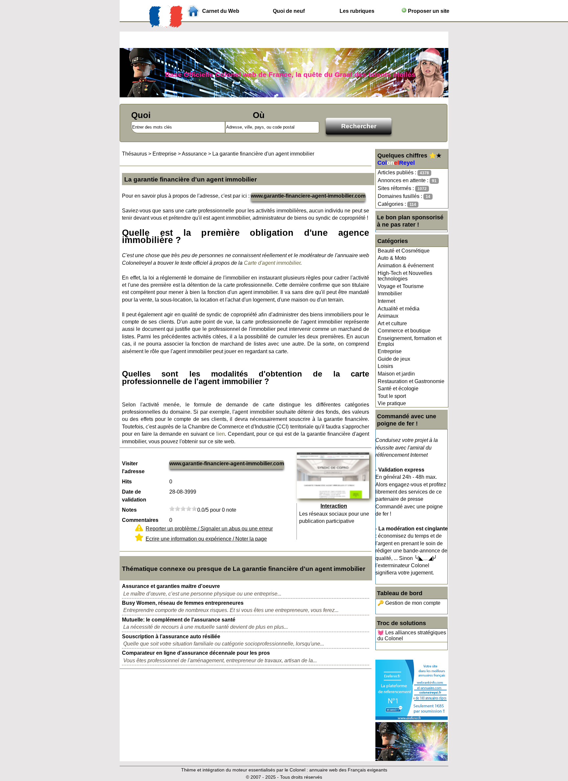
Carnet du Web (220, 11)
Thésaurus (134, 154)
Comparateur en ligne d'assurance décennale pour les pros (196, 653)
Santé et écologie (398, 388)
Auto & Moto (392, 258)
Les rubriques (357, 11)
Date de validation (134, 495)
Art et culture (392, 323)
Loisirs (385, 366)
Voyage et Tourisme (401, 286)
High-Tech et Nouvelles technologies (405, 276)
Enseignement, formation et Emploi (409, 341)
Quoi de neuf (289, 11)
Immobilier (390, 293)
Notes (129, 510)
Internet (386, 301)
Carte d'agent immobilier (272, 263)
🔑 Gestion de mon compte (408, 603)
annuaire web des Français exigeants (348, 769)
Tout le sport (392, 396)
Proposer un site (428, 11)
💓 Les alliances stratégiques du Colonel (411, 635)
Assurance (194, 154)
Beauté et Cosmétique (404, 251)
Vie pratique (392, 403)
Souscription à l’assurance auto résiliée (171, 636)
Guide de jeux (394, 359)
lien (220, 434)
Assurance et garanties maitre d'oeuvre (171, 586)
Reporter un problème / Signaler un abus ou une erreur (209, 528)
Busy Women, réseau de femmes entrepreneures (183, 603)
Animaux (388, 316)
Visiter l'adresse (133, 467)
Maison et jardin (396, 374)
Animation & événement (406, 265)
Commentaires (140, 520)
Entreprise (390, 351)
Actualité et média (398, 308)
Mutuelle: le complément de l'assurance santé (178, 619)
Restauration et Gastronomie (411, 381)
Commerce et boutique (404, 330)
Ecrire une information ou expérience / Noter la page (206, 539)
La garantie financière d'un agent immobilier (263, 154)
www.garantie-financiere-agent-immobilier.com (308, 196)
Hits (127, 481)
